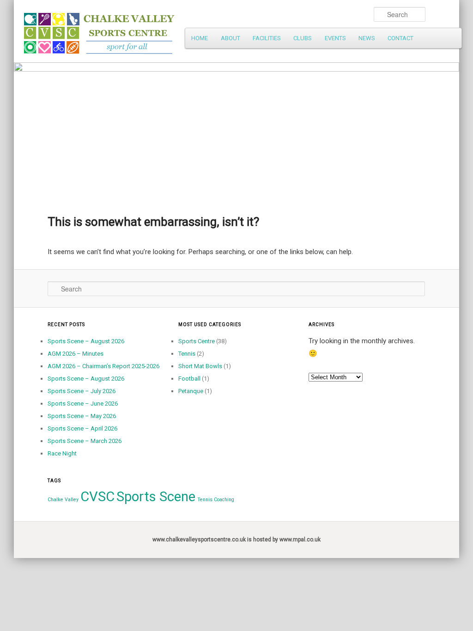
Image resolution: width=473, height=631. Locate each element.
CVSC (97, 496)
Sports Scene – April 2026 (82, 428)
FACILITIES (267, 38)
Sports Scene (155, 496)
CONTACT (400, 38)
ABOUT (230, 38)
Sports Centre (196, 341)
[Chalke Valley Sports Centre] (174, 30)
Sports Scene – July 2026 (81, 391)
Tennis (186, 353)
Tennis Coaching (215, 500)
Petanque (190, 391)
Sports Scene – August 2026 (86, 341)
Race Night (62, 453)
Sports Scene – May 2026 (82, 416)
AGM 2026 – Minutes (75, 353)
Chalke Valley (63, 500)
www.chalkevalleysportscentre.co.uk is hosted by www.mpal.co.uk (236, 539)
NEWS (366, 38)
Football (189, 378)
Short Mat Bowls (200, 366)
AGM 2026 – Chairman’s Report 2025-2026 (103, 366)
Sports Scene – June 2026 (83, 403)
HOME (199, 38)
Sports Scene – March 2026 (84, 440)
